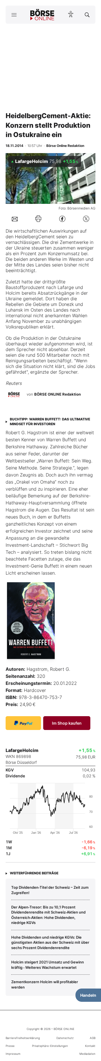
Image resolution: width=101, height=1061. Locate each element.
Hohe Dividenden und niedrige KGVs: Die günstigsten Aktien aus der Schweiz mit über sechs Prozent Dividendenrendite (50, 942)
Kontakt (90, 1045)
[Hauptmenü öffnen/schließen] (14, 14)
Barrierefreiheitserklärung (23, 1038)
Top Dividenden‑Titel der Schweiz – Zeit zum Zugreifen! (50, 890)
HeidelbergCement (35, 236)
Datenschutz (65, 1038)
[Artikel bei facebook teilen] (62, 218)
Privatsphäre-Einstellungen (50, 1045)
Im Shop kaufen (67, 723)
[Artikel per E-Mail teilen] (14, 218)
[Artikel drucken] (38, 218)
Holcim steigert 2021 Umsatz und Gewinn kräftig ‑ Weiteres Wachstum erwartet (47, 964)
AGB (92, 1038)
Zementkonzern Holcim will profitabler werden (44, 984)
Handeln (88, 995)
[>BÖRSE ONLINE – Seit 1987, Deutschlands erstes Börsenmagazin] (42, 14)
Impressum (13, 1053)
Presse (10, 1045)
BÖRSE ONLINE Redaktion (57, 394)
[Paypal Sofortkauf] (23, 723)
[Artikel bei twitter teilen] (86, 218)
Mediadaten (87, 1053)
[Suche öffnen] (87, 14)
